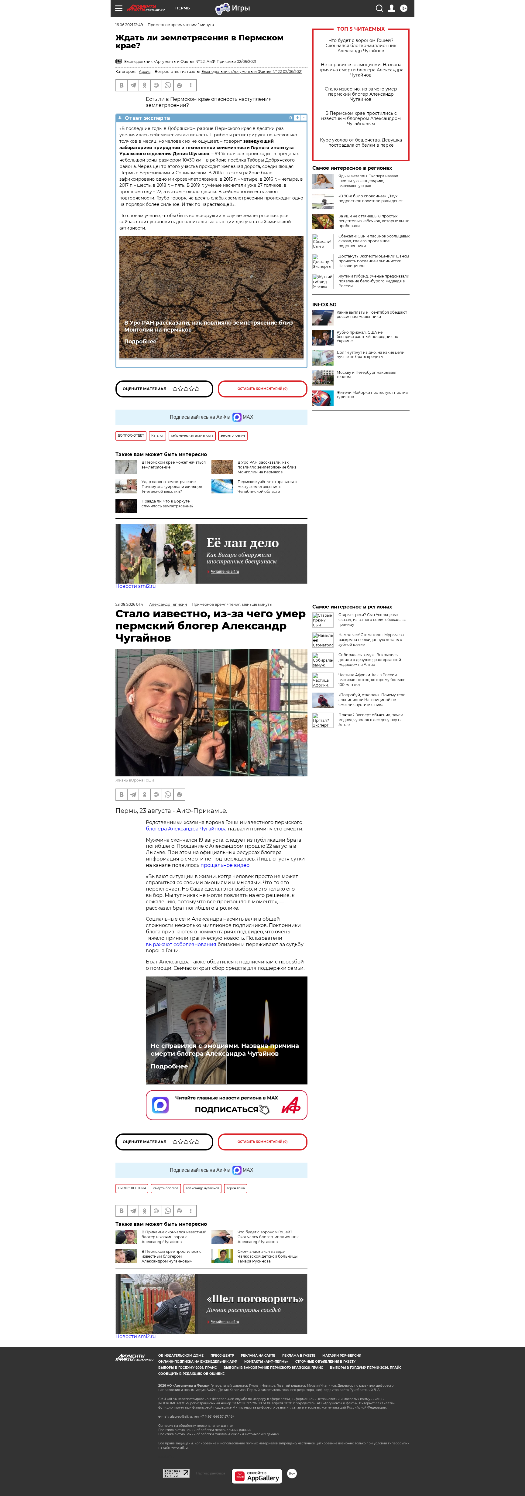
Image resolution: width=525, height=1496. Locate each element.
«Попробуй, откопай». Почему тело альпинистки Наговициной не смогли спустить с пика (372, 700)
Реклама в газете (298, 1356)
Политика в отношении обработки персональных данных (204, 1430)
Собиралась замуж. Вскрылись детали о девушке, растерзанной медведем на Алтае (369, 660)
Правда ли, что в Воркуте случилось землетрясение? (168, 503)
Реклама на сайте (258, 1356)
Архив (144, 71)
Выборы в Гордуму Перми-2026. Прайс (365, 1368)
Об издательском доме (181, 1356)
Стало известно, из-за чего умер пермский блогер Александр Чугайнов (361, 94)
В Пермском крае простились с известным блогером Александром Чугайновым (361, 118)
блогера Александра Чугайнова (186, 829)
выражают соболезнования (181, 944)
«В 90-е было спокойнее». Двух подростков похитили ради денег (370, 198)
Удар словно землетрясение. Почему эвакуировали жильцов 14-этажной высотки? (172, 486)
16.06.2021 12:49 (129, 24)
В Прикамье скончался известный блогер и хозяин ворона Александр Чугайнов (174, 1237)
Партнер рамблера (210, 1473)
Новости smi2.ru (135, 586)
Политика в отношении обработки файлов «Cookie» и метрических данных (218, 1434)
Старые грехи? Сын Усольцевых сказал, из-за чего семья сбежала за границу (372, 619)
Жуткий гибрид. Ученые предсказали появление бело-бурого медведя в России (373, 281)
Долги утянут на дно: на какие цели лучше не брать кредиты (370, 354)
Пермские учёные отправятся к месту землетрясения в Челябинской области (267, 486)
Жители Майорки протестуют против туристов (372, 394)
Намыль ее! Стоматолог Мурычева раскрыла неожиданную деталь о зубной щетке (371, 639)
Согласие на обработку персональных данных (195, 1426)
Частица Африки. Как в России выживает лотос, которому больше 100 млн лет (371, 680)
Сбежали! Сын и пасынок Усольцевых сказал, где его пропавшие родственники (374, 241)
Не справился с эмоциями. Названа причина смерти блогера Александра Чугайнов (360, 70)
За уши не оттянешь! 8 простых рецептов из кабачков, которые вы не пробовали (373, 221)
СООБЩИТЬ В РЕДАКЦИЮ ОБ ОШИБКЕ (191, 1374)
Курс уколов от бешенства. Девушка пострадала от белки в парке (361, 143)
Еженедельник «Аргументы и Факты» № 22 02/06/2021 (251, 71)
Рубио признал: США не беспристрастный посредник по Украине (367, 336)
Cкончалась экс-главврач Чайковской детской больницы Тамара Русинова (267, 1256)
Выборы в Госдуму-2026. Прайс (187, 1368)
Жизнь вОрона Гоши (134, 780)
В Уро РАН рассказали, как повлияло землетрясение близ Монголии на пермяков (208, 326)
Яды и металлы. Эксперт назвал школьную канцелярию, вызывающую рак (368, 181)
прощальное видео (225, 865)
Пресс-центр (222, 1356)
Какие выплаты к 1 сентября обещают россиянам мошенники (372, 314)
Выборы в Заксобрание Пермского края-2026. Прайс (273, 1368)
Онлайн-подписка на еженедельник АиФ (197, 1362)
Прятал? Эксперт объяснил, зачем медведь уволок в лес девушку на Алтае (370, 720)
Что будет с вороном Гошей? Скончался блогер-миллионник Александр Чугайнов (361, 45)
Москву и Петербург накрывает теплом (367, 374)
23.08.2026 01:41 (129, 604)
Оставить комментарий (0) (263, 389)
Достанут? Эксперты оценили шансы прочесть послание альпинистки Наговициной (373, 261)
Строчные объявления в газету (325, 1362)
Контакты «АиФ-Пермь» (266, 1362)
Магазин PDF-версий (341, 1356)
